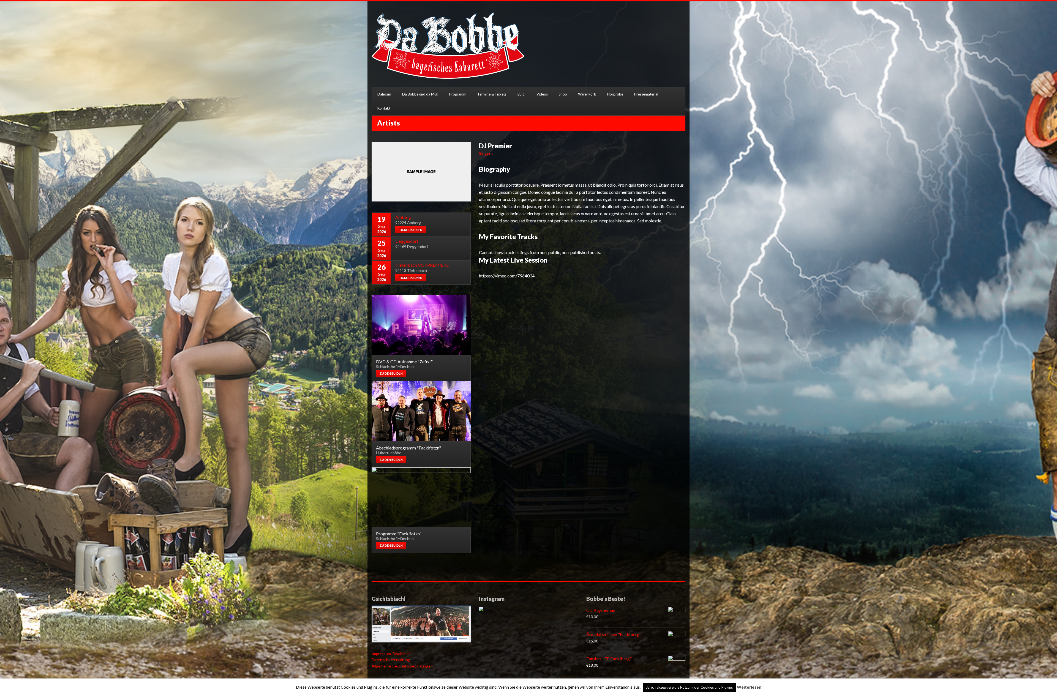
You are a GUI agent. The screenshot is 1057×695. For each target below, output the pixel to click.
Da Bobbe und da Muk (420, 94)
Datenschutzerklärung (391, 659)
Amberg (403, 217)
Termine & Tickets (491, 94)
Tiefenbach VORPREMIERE (422, 265)
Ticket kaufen (410, 229)
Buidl (521, 94)
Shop (563, 94)
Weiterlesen (749, 687)
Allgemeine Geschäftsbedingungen (402, 666)
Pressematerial (646, 94)
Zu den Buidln (391, 373)
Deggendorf (406, 241)
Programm (457, 94)
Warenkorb (587, 94)
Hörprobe (615, 94)
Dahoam (384, 94)
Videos (542, 94)
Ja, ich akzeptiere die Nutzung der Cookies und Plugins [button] (689, 687)
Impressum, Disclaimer (391, 653)
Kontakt (383, 108)
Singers (486, 153)
